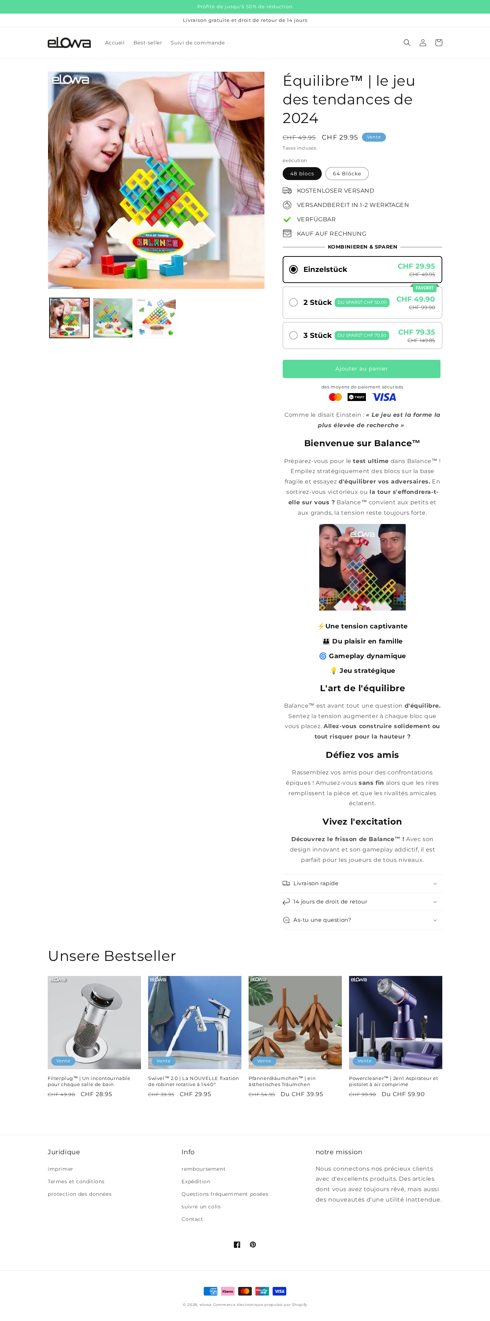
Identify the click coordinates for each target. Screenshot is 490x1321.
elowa (206, 1304)
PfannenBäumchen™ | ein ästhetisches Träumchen (282, 1081)
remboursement (204, 1169)
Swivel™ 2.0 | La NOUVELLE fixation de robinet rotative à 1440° (193, 1081)
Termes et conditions (76, 1181)
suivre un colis (201, 1206)
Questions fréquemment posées (225, 1194)
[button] (407, 43)
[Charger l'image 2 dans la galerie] (113, 318)
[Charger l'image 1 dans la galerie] (69, 318)
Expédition (196, 1181)
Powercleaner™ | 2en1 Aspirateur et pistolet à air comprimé (393, 1081)
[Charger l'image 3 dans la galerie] (156, 318)
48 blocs (302, 173)
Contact (192, 1219)
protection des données (80, 1194)
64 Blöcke (347, 173)
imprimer (61, 1169)
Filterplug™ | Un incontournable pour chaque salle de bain (89, 1081)
